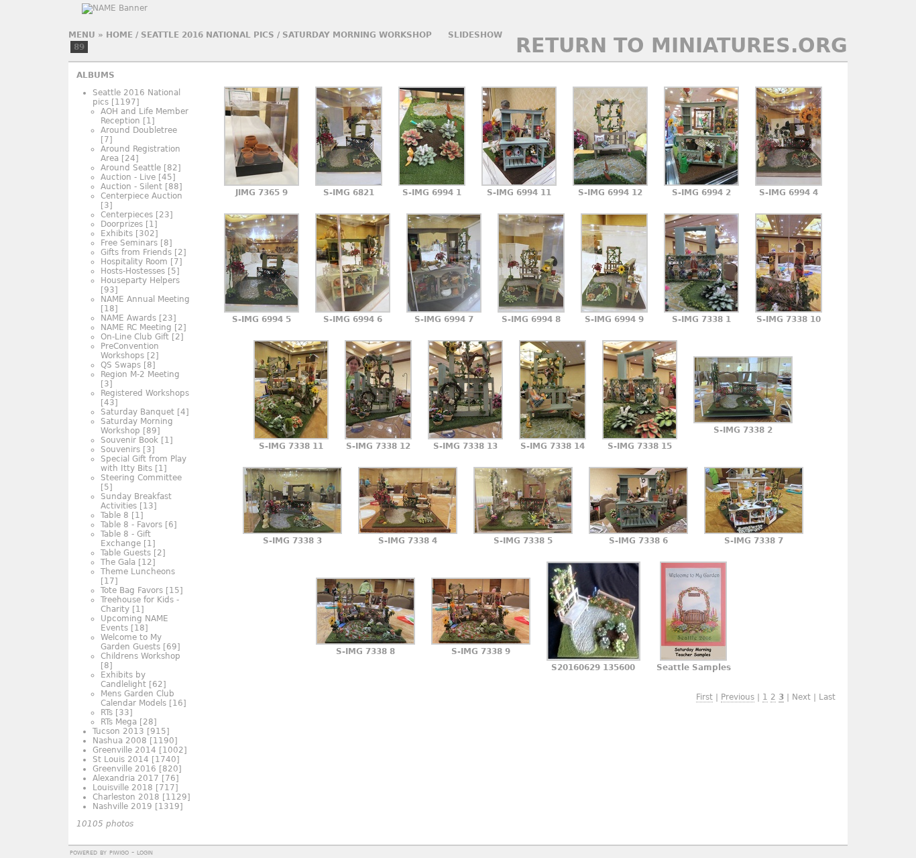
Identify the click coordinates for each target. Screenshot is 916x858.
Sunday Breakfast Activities (136, 501)
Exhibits (117, 233)
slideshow (475, 35)
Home (119, 35)
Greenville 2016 (124, 768)
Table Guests (126, 552)
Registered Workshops (145, 393)
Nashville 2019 (122, 806)
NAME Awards (128, 318)
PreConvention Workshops (130, 350)
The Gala (118, 562)
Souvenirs (120, 449)
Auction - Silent (131, 186)
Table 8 (115, 515)
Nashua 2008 (120, 740)
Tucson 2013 (118, 731)
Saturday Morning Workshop (357, 35)
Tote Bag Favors (132, 590)
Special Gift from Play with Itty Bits (143, 463)
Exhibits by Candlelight (123, 679)
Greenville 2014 (124, 750)
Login (145, 852)
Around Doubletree (139, 130)
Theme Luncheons (138, 571)
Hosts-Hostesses (133, 271)
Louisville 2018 (123, 787)
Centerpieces (127, 214)
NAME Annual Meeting (145, 299)
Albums (95, 75)
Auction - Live (128, 177)
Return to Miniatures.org (682, 45)
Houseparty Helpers (140, 280)
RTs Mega (119, 722)
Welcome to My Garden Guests (131, 642)
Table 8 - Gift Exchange (126, 538)
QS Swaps (121, 365)
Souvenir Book (129, 440)
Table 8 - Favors (131, 524)
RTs (107, 712)
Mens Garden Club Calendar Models (137, 698)
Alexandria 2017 (126, 778)
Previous (737, 697)
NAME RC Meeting (136, 327)
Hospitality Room (134, 261)
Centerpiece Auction (141, 196)
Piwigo (119, 852)
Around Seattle (131, 167)
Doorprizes (122, 224)
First (704, 697)
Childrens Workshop (140, 656)
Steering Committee (141, 477)
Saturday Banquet (137, 412)
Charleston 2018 (126, 797)
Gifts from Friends (136, 252)
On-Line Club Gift (135, 336)
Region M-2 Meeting (140, 374)
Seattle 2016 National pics (207, 35)
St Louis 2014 (121, 759)
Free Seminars (129, 243)
